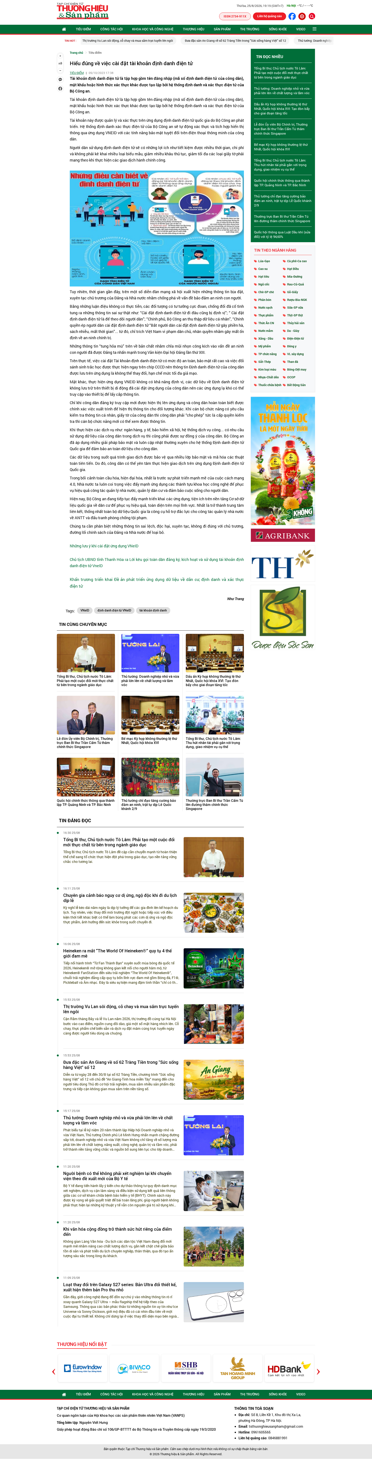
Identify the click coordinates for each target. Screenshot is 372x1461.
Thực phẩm (265, 315)
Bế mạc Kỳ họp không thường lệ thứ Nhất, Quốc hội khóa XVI (149, 741)
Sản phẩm (222, 29)
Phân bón (264, 300)
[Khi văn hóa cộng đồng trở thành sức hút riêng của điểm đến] (214, 1247)
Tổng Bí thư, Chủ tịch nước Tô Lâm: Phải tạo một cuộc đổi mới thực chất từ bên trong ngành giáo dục (85, 680)
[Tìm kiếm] (312, 16)
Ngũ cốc (263, 284)
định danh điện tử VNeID (114, 610)
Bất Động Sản (296, 385)
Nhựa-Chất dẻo (268, 377)
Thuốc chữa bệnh (269, 385)
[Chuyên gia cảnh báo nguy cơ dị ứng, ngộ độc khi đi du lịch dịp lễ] (214, 913)
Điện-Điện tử (295, 338)
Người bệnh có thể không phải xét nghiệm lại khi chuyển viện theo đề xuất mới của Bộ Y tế (117, 1176)
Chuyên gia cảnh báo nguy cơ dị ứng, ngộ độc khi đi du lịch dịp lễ (120, 898)
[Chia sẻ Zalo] (60, 79)
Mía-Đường (294, 276)
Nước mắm (265, 331)
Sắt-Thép (264, 362)
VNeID (85, 610)
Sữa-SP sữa (295, 307)
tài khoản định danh (153, 610)
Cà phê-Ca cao (297, 261)
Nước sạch (265, 307)
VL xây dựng (295, 354)
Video (300, 29)
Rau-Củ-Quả (295, 284)
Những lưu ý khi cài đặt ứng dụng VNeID (104, 545)
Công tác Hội (111, 29)
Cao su (263, 269)
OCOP (291, 377)
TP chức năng (267, 354)
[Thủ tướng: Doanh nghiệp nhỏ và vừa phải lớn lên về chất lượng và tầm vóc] (150, 653)
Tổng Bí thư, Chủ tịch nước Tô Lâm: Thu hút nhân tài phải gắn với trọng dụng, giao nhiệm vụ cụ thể (213, 743)
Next (318, 1368)
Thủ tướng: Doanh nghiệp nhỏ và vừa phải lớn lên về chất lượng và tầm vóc (248, 40)
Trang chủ (76, 53)
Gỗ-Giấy (292, 292)
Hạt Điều (293, 269)
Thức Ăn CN (266, 323)
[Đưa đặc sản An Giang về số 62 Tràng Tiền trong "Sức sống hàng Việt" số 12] (214, 1080)
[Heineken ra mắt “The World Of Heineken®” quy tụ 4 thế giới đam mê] (214, 968)
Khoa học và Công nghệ (152, 29)
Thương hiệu (193, 29)
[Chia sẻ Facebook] (60, 88)
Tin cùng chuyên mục (83, 624)
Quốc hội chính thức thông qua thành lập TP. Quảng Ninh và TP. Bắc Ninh (86, 803)
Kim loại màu (267, 369)
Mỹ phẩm (264, 346)
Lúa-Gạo (264, 261)
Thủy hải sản (295, 323)
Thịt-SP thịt (295, 315)
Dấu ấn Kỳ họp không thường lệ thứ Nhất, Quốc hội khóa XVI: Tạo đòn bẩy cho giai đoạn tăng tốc (213, 680)
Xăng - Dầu (265, 338)
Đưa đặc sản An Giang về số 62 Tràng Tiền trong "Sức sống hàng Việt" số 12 (135, 40)
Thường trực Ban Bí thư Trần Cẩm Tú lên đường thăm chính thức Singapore (214, 805)
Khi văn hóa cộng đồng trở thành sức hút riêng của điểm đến (117, 1232)
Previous (53, 1368)
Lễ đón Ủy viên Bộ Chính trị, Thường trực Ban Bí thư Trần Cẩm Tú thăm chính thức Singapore (85, 743)
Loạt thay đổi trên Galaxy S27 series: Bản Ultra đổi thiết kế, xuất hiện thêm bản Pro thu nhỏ (120, 1287)
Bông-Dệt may (296, 369)
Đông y (291, 346)
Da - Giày (293, 331)
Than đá (292, 362)
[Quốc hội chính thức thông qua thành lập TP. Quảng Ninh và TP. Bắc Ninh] (86, 777)
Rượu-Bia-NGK (297, 300)
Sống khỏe (278, 29)
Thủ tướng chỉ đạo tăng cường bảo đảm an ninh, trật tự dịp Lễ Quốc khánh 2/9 (148, 805)
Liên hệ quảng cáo (269, 16)
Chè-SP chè (266, 292)
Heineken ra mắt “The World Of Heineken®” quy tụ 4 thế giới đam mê (117, 953)
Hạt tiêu (263, 276)
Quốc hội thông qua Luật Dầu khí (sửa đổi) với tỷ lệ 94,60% (282, 234)
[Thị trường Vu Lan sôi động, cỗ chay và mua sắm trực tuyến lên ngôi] (214, 1024)
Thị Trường (249, 29)
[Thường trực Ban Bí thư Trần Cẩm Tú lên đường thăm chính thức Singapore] (215, 777)
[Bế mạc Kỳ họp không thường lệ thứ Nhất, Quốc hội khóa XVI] (150, 715)
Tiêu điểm (83, 29)
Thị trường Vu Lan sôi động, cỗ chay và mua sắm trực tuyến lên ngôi (121, 1009)
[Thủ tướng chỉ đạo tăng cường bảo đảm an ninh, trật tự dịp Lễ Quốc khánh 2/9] (150, 777)
